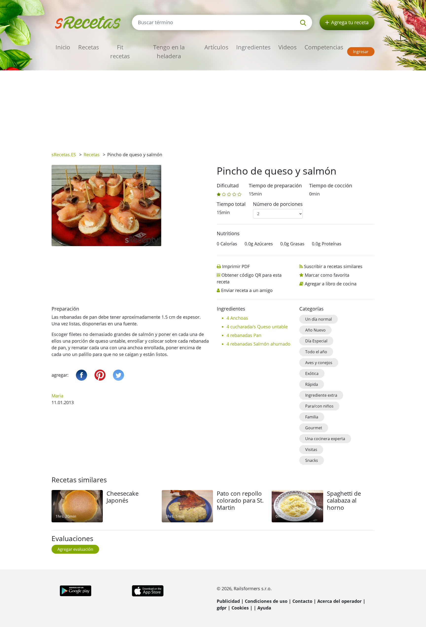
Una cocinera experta (325, 438)
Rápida (311, 384)
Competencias (323, 47)
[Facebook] (81, 375)
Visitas (311, 449)
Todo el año (316, 351)
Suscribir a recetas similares (333, 266)
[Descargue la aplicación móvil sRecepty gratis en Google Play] (75, 590)
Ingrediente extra (321, 395)
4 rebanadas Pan (244, 335)
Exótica (312, 373)
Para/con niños (319, 406)
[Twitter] (118, 375)
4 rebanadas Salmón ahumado (258, 344)
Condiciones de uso (266, 601)
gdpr (222, 608)
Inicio (62, 47)
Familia (311, 417)
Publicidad (228, 601)
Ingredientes (253, 47)
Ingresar (361, 51)
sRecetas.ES (64, 154)
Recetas (88, 47)
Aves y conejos (318, 362)
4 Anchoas (237, 318)
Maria (57, 396)
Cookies (240, 608)
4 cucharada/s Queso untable (257, 327)
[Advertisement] (213, 107)
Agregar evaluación (75, 549)
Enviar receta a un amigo (247, 290)
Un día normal (318, 319)
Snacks (311, 460)
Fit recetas (120, 51)
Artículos (216, 47)
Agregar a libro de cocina (330, 284)
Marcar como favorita (327, 275)
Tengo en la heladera (169, 51)
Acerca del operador (339, 601)
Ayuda (264, 608)
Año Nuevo (315, 330)
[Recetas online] (88, 22)
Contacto (302, 601)
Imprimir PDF (236, 266)
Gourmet (313, 428)
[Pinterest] (100, 375)
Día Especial (316, 341)
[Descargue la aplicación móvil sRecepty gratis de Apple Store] (147, 590)
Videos (287, 47)
